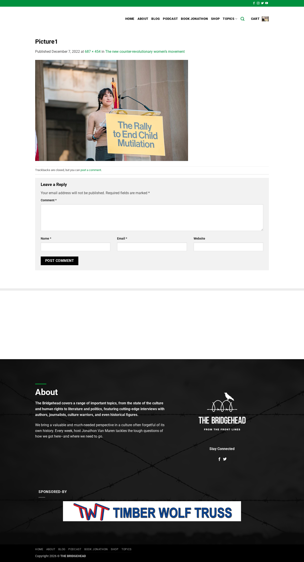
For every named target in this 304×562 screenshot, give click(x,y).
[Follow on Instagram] (258, 3)
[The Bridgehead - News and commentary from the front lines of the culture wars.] (65, 19)
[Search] (242, 19)
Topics (228, 19)
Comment (49, 200)
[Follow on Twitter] (262, 3)
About (143, 19)
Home (129, 19)
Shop (215, 19)
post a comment (91, 170)
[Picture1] (111, 110)
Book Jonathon (194, 19)
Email (122, 238)
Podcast (170, 19)
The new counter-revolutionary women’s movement (145, 51)
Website (199, 238)
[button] (260, 18)
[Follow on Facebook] (254, 3)
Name (46, 238)
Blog (155, 19)
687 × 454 (93, 51)
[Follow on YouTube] (266, 3)
